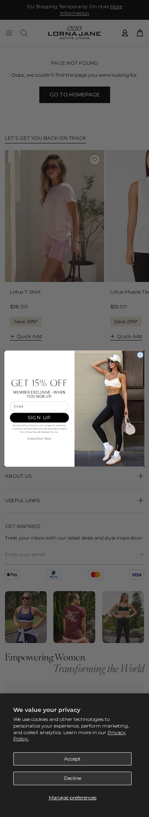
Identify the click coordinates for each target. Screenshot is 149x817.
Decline (72, 778)
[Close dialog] (140, 354)
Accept (72, 759)
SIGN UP (39, 417)
